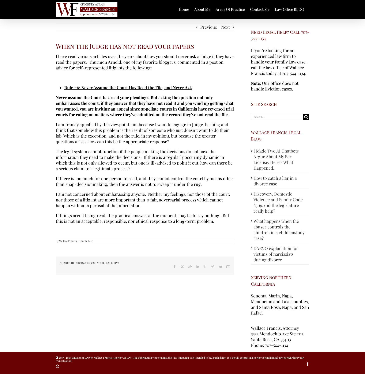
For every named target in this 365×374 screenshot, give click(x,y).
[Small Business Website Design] (57, 366)
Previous (208, 27)
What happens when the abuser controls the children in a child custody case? (278, 229)
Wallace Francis (68, 241)
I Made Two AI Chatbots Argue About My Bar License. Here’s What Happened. (276, 159)
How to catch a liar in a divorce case (275, 180)
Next (225, 27)
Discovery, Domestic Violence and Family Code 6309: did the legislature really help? (278, 202)
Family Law (86, 241)
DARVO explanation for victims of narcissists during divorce (275, 253)
